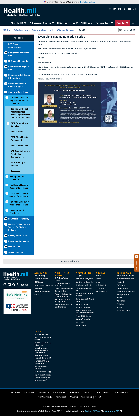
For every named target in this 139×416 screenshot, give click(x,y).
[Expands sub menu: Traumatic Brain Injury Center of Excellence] (6, 201)
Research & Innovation (18, 241)
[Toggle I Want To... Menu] (127, 23)
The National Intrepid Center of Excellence (18, 186)
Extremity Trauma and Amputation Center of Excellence (19, 100)
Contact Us (38, 294)
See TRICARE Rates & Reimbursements (42, 362)
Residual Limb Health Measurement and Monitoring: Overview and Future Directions (20, 113)
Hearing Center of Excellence (17, 178)
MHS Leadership (40, 276)
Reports (119, 307)
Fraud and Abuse (58, 392)
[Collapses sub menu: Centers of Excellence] (5, 92)
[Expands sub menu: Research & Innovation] (5, 241)
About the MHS (17, 23)
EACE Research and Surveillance (19, 124)
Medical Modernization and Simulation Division (63, 306)
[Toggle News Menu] (91, 23)
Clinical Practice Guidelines (125, 276)
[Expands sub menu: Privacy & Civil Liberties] (5, 235)
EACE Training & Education (18, 164)
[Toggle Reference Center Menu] (112, 23)
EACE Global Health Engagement (19, 138)
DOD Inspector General (100, 392)
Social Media (100, 288)
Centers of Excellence (18, 92)
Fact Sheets (120, 282)
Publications (120, 304)
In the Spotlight (101, 285)
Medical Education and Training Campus (62, 300)
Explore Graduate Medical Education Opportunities (43, 376)
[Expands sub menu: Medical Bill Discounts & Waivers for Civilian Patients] (5, 224)
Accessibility (74, 392)
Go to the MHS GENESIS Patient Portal (43, 344)
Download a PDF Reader (93, 411)
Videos (98, 282)
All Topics (18, 38)
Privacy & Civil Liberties (19, 235)
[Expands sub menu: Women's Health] (5, 252)
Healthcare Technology (18, 219)
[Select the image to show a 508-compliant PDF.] (77, 126)
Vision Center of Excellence (16, 212)
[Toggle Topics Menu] (77, 23)
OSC (96, 397)
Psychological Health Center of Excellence (18, 195)
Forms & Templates (123, 288)
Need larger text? (129, 30)
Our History (38, 288)
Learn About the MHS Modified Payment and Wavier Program (42, 350)
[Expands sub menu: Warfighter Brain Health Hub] (5, 52)
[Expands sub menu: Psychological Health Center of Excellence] (6, 193)
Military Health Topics (66, 23)
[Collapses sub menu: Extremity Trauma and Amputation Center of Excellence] (6, 97)
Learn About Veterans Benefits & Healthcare (41, 357)
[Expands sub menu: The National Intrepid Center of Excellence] (6, 185)
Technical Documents (123, 310)
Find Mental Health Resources (40, 367)
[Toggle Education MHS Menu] (53, 23)
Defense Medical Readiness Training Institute (64, 290)
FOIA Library (121, 285)
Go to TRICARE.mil (41, 334)
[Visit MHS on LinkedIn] (115, 9)
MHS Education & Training (40, 23)
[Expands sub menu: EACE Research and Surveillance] (8, 123)
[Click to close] (136, 256)
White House (85, 397)
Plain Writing (60, 397)
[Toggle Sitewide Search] (133, 23)
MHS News (85, 23)
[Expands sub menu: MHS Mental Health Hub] (5, 61)
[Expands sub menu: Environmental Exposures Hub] (5, 66)
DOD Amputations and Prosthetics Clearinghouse (20, 154)
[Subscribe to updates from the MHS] (134, 9)
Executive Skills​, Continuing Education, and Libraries (64, 295)
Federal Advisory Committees (44, 285)
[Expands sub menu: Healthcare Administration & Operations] (5, 75)
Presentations (121, 301)
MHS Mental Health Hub (18, 61)
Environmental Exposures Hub (20, 68)
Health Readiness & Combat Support (17, 85)
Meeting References (123, 294)
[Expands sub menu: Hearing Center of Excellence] (6, 176)
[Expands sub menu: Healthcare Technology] (5, 218)
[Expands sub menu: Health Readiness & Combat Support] (5, 83)
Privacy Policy (28, 392)
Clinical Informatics (19, 145)
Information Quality (120, 392)
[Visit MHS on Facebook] (119, 9)
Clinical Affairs (17, 131)
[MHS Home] (17, 280)
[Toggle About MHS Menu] (25, 23)
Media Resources (101, 291)
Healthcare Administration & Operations (20, 76)
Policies (119, 298)
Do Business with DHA (42, 372)
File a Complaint (40, 380)
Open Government (44, 397)
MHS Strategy (39, 282)
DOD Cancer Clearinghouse (15, 45)
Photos (98, 279)
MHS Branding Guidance (42, 291)
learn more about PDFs (112, 411)
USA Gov (73, 397)
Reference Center (103, 23)
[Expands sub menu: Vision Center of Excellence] (6, 210)
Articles (98, 276)
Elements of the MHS (41, 279)
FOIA (85, 392)
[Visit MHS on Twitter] (124, 9)
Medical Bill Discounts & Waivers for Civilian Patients (19, 227)
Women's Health (15, 252)
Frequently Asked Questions (126, 291)
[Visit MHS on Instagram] (110, 9)
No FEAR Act (43, 392)
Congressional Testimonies (125, 279)
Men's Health (14, 246)
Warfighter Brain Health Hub (18, 54)
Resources (15, 171)
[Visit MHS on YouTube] (129, 9)
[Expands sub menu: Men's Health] (5, 246)
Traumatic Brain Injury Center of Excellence (19, 203)
